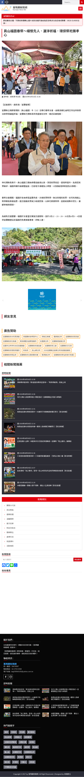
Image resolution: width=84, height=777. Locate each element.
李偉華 (15, 759)
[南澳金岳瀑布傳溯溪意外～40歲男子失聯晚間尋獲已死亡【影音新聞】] (9, 410)
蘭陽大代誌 (11, 503)
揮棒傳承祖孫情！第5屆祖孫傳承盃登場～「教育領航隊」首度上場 (41, 380)
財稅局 (25, 348)
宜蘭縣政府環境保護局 (11, 348)
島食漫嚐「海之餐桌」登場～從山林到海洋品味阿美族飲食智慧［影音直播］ (45, 468)
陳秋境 (7, 759)
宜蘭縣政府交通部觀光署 (29, 352)
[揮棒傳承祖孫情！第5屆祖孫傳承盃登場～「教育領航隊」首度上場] (9, 381)
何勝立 (23, 759)
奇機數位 (67, 771)
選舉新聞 (10, 512)
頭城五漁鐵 (46, 334)
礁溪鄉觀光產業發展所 (28, 339)
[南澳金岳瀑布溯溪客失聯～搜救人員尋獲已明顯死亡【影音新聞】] (9, 425)
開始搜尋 (77, 557)
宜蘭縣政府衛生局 (9, 352)
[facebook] (2, 2)
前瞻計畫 (22, 739)
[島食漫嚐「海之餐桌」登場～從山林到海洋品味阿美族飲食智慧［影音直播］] (9, 469)
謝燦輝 (26, 744)
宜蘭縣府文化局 (66, 343)
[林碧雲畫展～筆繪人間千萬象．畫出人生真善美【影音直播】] (9, 484)
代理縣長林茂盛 (10, 764)
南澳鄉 (20, 754)
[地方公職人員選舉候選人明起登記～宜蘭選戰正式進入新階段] (9, 396)
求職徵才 (18, 734)
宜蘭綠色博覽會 (10, 739)
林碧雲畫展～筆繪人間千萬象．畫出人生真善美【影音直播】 (39, 483)
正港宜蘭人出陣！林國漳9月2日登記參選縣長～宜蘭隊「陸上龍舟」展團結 (44, 439)
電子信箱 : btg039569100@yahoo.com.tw (18, 669)
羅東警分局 (17, 744)
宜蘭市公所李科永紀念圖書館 (13, 343)
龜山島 (7, 749)
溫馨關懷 (10, 516)
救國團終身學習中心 (30, 334)
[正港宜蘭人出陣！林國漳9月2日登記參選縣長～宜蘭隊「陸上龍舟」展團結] (9, 440)
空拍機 (22, 729)
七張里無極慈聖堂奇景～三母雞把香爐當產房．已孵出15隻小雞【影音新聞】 (45, 453)
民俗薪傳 (8, 734)
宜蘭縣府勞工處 (51, 343)
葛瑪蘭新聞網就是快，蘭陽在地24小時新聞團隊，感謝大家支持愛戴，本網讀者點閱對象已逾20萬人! (42, 21)
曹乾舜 (7, 744)
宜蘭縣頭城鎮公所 (58, 339)
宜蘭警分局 (17, 749)
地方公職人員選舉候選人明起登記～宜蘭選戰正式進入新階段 (39, 394)
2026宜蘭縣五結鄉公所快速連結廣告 (57, 348)
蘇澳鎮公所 (46, 352)
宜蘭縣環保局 (9, 754)
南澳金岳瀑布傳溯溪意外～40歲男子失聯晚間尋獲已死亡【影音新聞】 (42, 409)
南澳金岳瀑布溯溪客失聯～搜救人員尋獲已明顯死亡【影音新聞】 (41, 424)
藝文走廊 (10, 521)
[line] (6, 2)
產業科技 (10, 534)
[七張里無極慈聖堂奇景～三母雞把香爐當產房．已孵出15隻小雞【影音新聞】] (9, 455)
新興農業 (27, 734)
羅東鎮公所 (58, 334)
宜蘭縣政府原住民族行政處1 (64, 352)
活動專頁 (10, 543)
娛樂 (6, 729)
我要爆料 (10, 539)
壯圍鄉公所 (44, 339)
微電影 (13, 729)
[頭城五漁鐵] (42, 296)
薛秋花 (28, 754)
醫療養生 (10, 530)
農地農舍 (31, 729)
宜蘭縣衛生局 (29, 749)
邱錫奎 (32, 759)
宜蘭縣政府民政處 (72, 334)
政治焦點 (10, 507)
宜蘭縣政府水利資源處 (11, 334)
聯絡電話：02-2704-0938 (13, 666)
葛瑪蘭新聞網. (33, 771)
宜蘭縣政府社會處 (9, 339)
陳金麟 (35, 744)
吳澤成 (31, 739)
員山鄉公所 (36, 348)
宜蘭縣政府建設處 (34, 343)
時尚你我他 (11, 525)
